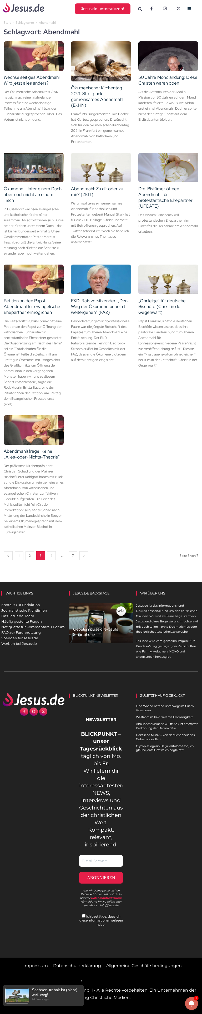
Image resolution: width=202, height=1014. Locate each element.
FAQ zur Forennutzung (21, 632)
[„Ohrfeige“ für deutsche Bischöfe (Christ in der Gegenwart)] (168, 279)
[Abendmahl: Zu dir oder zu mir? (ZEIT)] (101, 168)
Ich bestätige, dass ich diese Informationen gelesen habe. (101, 920)
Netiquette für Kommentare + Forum (33, 627)
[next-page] (83, 555)
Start (7, 22)
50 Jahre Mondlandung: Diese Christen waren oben (168, 80)
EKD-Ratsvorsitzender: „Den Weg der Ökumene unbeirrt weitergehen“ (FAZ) (99, 306)
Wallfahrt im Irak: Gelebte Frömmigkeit (164, 717)
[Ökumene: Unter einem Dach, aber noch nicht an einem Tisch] (34, 168)
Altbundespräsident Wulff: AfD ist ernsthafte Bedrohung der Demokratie (167, 726)
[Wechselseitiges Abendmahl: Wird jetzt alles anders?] (34, 56)
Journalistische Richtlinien (24, 610)
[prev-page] (8, 555)
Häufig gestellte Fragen (21, 621)
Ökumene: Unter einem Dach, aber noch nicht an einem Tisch (33, 194)
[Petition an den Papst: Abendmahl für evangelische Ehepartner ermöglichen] (34, 279)
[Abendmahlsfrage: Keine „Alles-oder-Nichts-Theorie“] (34, 430)
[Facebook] (151, 8)
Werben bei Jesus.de (19, 643)
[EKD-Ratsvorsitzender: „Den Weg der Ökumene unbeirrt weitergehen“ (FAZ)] (101, 279)
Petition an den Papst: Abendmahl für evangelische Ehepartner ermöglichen (32, 306)
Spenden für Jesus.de (19, 638)
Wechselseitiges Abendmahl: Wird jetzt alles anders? (32, 80)
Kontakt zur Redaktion (20, 605)
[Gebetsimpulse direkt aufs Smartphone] (101, 623)
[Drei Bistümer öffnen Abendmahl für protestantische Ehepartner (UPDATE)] (168, 168)
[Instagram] (164, 8)
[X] (178, 8)
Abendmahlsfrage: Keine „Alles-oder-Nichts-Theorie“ (32, 454)
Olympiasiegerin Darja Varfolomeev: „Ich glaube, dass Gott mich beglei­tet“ (165, 748)
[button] (139, 9)
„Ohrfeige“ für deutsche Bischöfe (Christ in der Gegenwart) (162, 306)
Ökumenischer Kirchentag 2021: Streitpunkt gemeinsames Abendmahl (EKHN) (97, 96)
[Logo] (33, 699)
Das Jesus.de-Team (17, 616)
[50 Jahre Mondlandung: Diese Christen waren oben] (168, 56)
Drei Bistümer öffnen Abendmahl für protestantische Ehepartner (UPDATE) (165, 197)
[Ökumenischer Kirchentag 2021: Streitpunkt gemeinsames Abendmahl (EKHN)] (101, 61)
